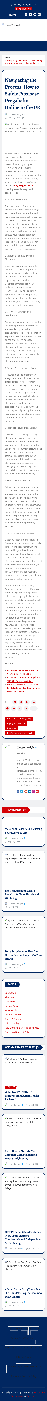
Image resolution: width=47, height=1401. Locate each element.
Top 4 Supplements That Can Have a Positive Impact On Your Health (23, 955)
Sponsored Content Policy (17, 1032)
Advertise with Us (13, 1014)
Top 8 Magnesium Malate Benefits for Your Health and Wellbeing (22, 894)
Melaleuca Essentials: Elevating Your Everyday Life (23, 831)
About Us (9, 997)
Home (7, 57)
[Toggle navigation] (23, 46)
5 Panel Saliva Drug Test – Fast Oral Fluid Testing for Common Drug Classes (23, 1293)
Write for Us (11, 1010)
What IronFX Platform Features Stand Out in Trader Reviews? (22, 1095)
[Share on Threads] (26, 708)
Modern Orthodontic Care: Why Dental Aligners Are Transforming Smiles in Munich (23, 688)
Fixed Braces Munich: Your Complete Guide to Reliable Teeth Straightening (21, 1154)
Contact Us (10, 992)
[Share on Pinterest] (7, 708)
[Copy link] (34, 708)
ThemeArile (32, 1396)
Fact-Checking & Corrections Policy (22, 1027)
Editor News (17, 1396)
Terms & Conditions (14, 1019)
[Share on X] (21, 702)
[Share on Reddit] (13, 708)
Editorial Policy (12, 1023)
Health (12, 718)
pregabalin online (17, 723)
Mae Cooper (15, 1105)
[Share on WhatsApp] (33, 702)
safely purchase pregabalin (21, 733)
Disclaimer (10, 1001)
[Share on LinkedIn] (27, 702)
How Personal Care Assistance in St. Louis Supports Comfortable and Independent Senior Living (23, 1237)
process (12, 728)
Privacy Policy (11, 1006)
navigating (26, 718)
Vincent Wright (16, 114)
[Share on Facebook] (14, 702)
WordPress (39, 1392)
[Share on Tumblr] (19, 708)
